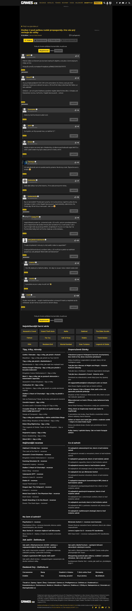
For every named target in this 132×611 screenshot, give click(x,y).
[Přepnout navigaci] (107, 3)
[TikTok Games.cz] (126, 3)
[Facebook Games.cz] (116, 3)
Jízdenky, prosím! (66, 576)
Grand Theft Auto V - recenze (34, 484)
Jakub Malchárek (35, 35)
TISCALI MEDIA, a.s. (57, 607)
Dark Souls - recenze (31, 497)
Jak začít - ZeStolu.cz (34, 540)
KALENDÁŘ (79, 3)
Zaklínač (84, 331)
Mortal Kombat (66, 344)
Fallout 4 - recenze (30, 490)
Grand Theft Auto (48, 331)
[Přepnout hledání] (104, 3)
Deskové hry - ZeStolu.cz (35, 567)
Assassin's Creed (29, 331)
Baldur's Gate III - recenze (33, 477)
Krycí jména (82, 576)
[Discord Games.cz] (123, 3)
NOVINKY (65, 3)
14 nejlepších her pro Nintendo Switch (83, 472)
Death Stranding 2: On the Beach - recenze (39, 500)
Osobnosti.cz (93, 582)
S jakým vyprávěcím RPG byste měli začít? (39, 556)
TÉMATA (58, 3)
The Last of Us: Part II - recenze (35, 451)
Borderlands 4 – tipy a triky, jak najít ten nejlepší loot (43, 364)
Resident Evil (48, 344)
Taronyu (31, 162)
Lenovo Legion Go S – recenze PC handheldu (85, 531)
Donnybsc (32, 109)
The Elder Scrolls (102, 331)
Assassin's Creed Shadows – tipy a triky (38, 382)
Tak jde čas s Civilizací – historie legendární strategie (89, 371)
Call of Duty (65, 338)
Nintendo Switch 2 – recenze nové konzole (84, 522)
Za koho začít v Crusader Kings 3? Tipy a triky (40, 405)
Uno (42, 576)
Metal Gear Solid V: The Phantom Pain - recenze (41, 493)
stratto (31, 279)
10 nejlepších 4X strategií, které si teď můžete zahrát (88, 469)
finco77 (29, 77)
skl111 (28, 55)
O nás (75, 605)
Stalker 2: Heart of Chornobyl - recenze (38, 467)
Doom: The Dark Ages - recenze (35, 503)
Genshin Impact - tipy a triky (34, 402)
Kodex (65, 605)
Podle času (55, 40)
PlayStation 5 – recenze (32, 522)
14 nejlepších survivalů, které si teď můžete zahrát (87, 502)
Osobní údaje (59, 605)
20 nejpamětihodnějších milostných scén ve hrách (87, 383)
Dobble (25, 576)
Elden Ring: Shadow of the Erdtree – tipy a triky (41, 421)
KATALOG (50, 3)
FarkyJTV (35, 217)
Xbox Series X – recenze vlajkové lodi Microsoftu (41, 531)
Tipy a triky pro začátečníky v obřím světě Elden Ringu (44, 417)
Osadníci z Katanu (66, 572)
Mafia (66, 331)
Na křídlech (100, 576)
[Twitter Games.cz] (120, 3)
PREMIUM (98, 3)
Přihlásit (58, 51)
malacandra (32, 196)
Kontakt (70, 605)
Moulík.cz (58, 585)
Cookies (51, 605)
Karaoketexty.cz (29, 585)
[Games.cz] (29, 3)
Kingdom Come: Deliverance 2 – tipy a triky (39, 373)
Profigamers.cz (71, 582)
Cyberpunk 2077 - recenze (33, 474)
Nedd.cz (50, 585)
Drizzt (30, 142)
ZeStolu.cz (82, 582)
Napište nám (97, 605)
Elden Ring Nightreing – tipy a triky (36, 424)
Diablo (84, 338)
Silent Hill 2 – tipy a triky (32, 439)
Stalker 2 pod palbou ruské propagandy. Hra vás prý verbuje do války (48, 31)
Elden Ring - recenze (31, 471)
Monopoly (99, 572)
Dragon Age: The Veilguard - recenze (37, 487)
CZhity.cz (83, 585)
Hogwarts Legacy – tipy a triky (34, 433)
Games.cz (60, 582)
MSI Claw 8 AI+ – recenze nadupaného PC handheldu (88, 534)
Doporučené (41, 40)
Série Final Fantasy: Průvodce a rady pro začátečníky (88, 405)
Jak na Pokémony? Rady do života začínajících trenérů (44, 399)
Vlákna (29, 40)
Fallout (29, 338)
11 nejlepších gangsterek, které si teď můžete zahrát (88, 459)
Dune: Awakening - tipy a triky (34, 436)
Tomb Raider (102, 338)
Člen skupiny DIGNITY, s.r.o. (71, 607)
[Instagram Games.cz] (99, 607)
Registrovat (44, 51)
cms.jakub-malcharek (36, 240)
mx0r (28, 295)
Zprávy (33, 582)
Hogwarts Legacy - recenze (33, 464)
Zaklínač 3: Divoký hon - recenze (35, 448)
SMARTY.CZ (88, 3)
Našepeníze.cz (93, 585)
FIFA (29, 344)
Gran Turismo (84, 344)
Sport (39, 582)
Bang (43, 572)
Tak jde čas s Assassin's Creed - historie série (85, 374)
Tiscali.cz (26, 582)
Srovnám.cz (105, 585)
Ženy (45, 582)
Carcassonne (28, 572)
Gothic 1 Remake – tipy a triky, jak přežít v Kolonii (41, 355)
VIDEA (72, 3)
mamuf (32, 262)
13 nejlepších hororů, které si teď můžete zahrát (86, 465)
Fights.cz (66, 585)
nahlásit (74, 71)
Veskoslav (32, 180)
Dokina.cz (75, 585)
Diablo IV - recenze (30, 480)
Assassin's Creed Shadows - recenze (37, 454)
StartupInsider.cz (29, 588)
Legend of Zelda (102, 344)
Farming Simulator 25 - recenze (35, 461)
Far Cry (47, 338)
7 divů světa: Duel (84, 572)
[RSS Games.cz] (129, 3)
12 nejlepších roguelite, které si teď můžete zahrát (87, 462)
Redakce (46, 605)
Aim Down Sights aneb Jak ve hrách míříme (85, 386)
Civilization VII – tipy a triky (33, 385)
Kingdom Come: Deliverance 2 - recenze (38, 458)
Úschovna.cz (41, 585)
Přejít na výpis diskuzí (30, 26)
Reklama (40, 605)
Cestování (51, 582)
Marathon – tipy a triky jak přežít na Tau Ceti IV (41, 358)
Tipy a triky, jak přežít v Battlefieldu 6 (37, 361)
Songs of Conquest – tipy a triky (35, 414)
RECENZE (42, 3)
